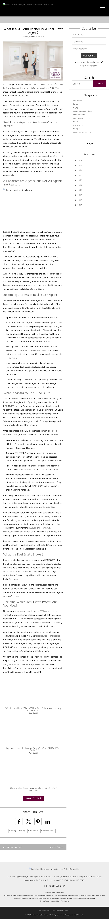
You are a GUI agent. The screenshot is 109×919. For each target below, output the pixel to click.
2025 (79, 165)
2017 (79, 205)
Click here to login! (89, 65)
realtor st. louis (47, 831)
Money (75, 122)
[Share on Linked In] (47, 821)
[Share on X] (28, 821)
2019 (79, 195)
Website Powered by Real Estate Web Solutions (54, 911)
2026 (79, 160)
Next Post (55, 847)
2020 (79, 190)
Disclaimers (69, 915)
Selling (22, 831)
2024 (79, 170)
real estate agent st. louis (82, 111)
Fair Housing (65, 901)
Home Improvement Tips (82, 132)
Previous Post (13, 847)
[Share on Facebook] (18, 821)
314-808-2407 (58, 885)
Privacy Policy (44, 901)
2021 (79, 185)
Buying (13, 831)
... (56, 831)
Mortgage (76, 129)
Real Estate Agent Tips (81, 118)
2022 (79, 180)
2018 (79, 200)
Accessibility (55, 901)
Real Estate (33, 831)
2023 (79, 175)
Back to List (33, 798)
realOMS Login (79, 915)
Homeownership (79, 114)
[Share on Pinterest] (38, 821)
